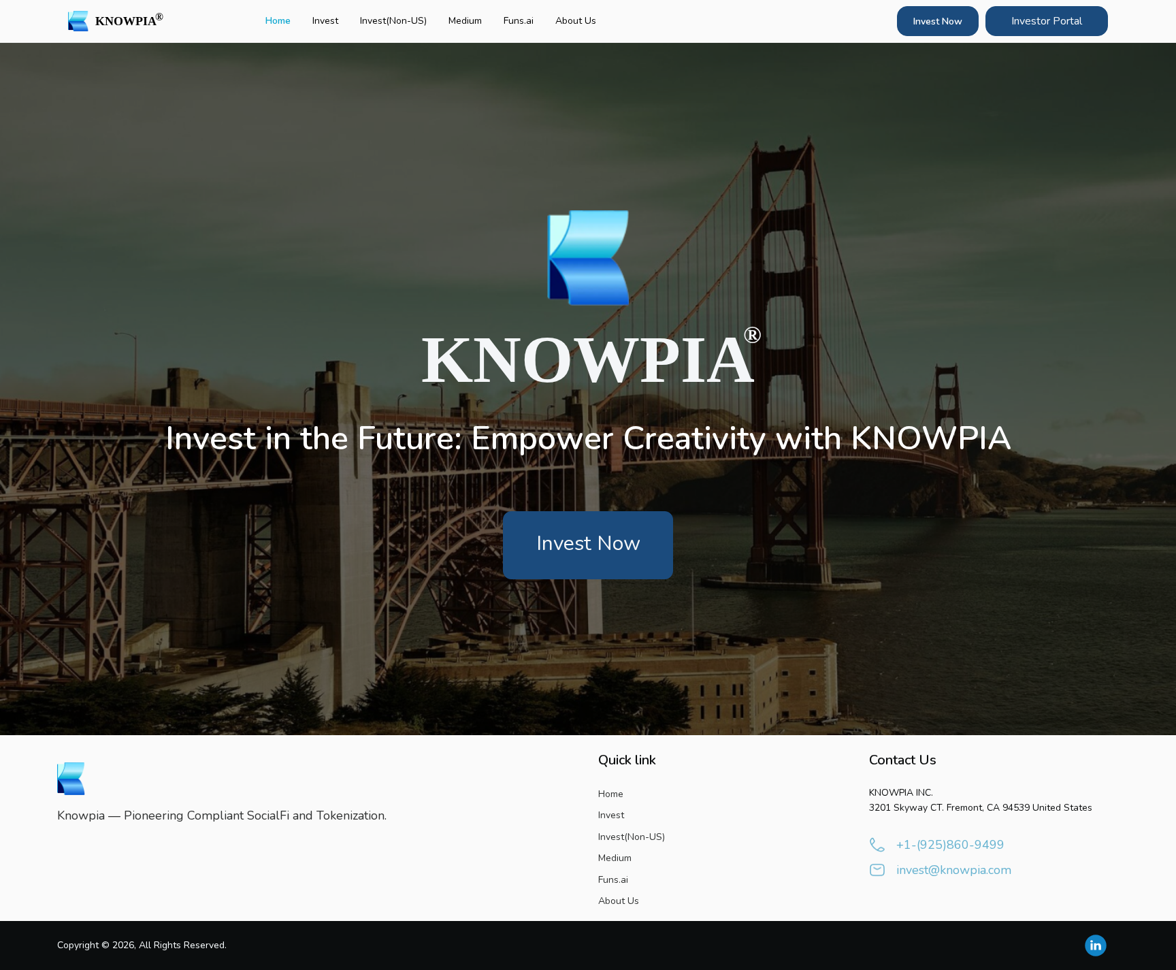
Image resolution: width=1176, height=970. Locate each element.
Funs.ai (519, 20)
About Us (575, 20)
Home (278, 20)
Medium (465, 20)
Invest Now (937, 21)
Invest (325, 20)
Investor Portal (1046, 21)
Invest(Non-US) (393, 20)
